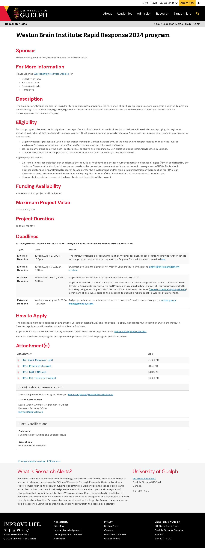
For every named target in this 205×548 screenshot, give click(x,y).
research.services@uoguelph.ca (168, 289)
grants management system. (130, 331)
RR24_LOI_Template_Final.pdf (39, 378)
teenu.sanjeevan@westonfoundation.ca (90, 394)
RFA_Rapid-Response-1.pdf (37, 360)
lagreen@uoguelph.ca (30, 411)
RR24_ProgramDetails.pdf (36, 366)
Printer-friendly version (31, 461)
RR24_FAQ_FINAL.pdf (34, 372)
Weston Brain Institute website (51, 73)
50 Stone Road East (144, 478)
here (162, 259)
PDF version (53, 461)
